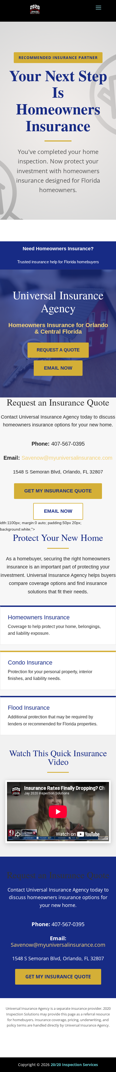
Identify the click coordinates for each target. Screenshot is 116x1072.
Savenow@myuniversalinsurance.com (67, 458)
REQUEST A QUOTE (58, 350)
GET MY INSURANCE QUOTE (58, 491)
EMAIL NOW (58, 368)
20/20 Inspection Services (74, 1064)
